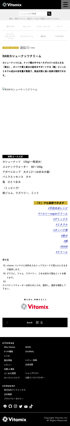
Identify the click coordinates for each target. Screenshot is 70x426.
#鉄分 (64, 235)
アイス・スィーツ (43, 26)
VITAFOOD (59, 36)
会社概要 (8, 394)
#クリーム (62, 252)
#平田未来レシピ (58, 208)
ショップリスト (32, 373)
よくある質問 (10, 373)
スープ (59, 26)
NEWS (28, 347)
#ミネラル (62, 224)
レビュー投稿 (31, 360)
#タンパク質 (60, 230)
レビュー (8, 365)
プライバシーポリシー (14, 399)
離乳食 (43, 36)
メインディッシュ (26, 36)
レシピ (7, 356)
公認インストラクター (35, 378)
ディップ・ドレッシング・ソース (10, 36)
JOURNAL (29, 351)
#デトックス (60, 219)
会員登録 (29, 364)
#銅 (65, 241)
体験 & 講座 (9, 369)
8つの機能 (8, 351)
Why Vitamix (9, 347)
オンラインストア (12, 378)
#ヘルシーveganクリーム (53, 213)
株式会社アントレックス (15, 390)
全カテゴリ (11, 26)
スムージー (27, 26)
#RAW (64, 246)
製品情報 (8, 360)
